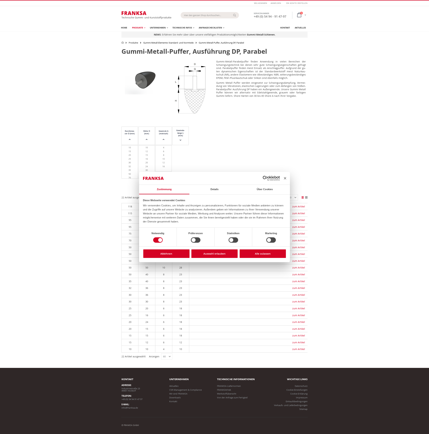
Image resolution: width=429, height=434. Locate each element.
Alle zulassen (263, 253)
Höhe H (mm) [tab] (146, 132)
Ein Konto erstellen (297, 3)
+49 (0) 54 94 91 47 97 (131, 399)
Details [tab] (214, 189)
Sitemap (303, 409)
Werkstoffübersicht (226, 393)
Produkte (133, 43)
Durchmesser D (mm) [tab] (130, 132)
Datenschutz (301, 385)
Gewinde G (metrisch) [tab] (163, 132)
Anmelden (276, 3)
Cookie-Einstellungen (297, 389)
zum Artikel (298, 206)
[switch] (195, 240)
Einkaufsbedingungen (297, 401)
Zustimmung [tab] (164, 189)
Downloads (175, 397)
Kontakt (173, 401)
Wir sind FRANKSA (178, 393)
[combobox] (209, 15)
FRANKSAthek (224, 389)
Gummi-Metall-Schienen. (261, 34)
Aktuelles (173, 385)
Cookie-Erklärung (299, 393)
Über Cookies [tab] (265, 189)
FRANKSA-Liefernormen (229, 385)
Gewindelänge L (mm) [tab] (180, 133)
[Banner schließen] (285, 178)
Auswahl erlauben (214, 253)
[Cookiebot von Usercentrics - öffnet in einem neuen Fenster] (265, 178)
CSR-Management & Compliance (185, 389)
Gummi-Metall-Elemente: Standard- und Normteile (168, 43)
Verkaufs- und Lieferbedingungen (291, 405)
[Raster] (306, 197)
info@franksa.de (129, 407)
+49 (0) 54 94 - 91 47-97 (270, 16)
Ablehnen (166, 253)
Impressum (302, 397)
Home (122, 42)
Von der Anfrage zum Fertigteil (232, 397)
